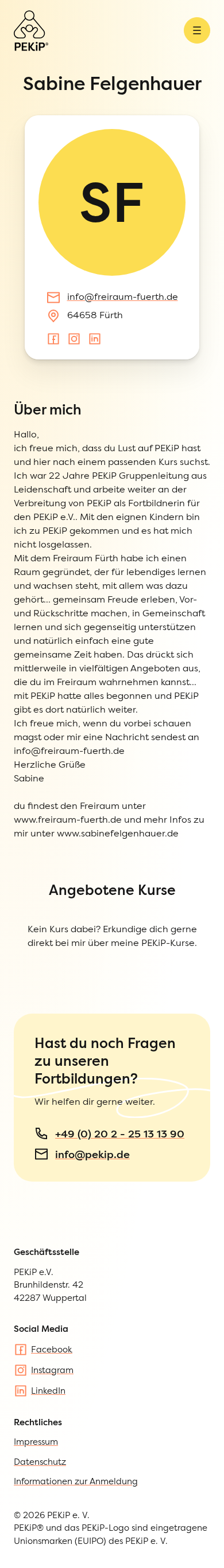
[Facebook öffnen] (53, 339)
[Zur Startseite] (31, 30)
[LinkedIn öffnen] (95, 339)
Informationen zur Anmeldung (76, 1481)
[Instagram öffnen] (74, 339)
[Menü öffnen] (197, 30)
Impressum (36, 1441)
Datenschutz (40, 1461)
